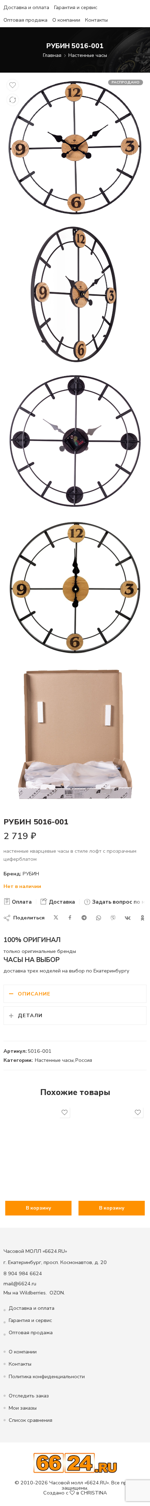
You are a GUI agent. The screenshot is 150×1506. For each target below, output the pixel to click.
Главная (52, 55)
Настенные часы (87, 55)
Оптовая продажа (25, 19)
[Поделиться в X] (56, 918)
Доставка (61, 901)
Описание (34, 993)
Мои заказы (23, 1407)
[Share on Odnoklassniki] (142, 918)
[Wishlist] (12, 85)
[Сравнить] (12, 99)
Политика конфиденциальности (47, 1376)
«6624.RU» (96, 1482)
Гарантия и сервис (75, 7)
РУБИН (31, 873)
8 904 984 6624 (22, 1273)
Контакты (96, 19)
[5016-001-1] (75, 294)
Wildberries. (33, 1292)
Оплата (21, 901)
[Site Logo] (75, 1462)
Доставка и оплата (26, 7)
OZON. (57, 1292)
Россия (83, 1060)
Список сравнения (30, 1420)
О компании (66, 19)
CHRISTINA (94, 1492)
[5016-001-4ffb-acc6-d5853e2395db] (75, 147)
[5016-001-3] (75, 587)
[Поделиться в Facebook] (70, 918)
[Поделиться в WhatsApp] (99, 918)
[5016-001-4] (75, 734)
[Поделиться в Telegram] (84, 918)
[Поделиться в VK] (128, 918)
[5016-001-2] (75, 441)
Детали (30, 1015)
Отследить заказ (29, 1395)
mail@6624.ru (19, 1283)
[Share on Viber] (113, 918)
